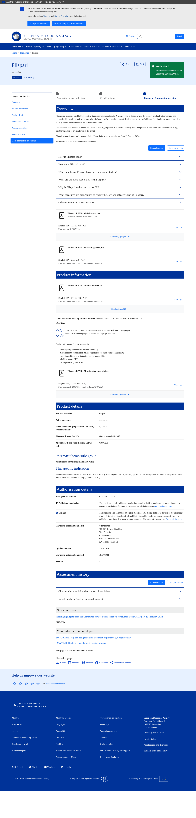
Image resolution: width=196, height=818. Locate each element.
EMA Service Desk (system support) (115, 750)
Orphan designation (174, 519)
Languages (60, 724)
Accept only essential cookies (69, 23)
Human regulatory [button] (33, 46)
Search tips (104, 724)
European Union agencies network (84, 779)
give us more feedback (55, 684)
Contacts (103, 737)
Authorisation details (20, 121)
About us (15, 718)
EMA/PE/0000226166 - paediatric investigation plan (81, 643)
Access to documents (108, 731)
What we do (17, 724)
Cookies (46, 16)
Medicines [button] (16, 46)
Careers (15, 731)
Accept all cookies (38, 23)
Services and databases (109, 757)
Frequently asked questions (111, 718)
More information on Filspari (24, 141)
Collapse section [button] (176, 148)
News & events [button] (90, 46)
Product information (20, 109)
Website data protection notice (68, 750)
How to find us (150, 739)
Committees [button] (74, 46)
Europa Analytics (61, 16)
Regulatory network (20, 744)
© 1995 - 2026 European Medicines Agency (30, 779)
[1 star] (14, 684)
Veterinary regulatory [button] (55, 46)
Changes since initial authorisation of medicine (84, 591)
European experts (19, 750)
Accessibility (61, 731)
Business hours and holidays (155, 751)
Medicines (24, 53)
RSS (142, 64)
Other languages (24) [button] (118, 309)
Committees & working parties (24, 737)
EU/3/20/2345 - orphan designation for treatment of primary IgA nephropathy (93, 637)
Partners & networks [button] (111, 46)
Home (14, 53)
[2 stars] (17, 684)
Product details (18, 115)
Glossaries (60, 737)
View (176, 227)
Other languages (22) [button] (118, 237)
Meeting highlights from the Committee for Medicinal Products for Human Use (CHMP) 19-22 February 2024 (109, 616)
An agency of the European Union (143, 779)
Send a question (106, 744)
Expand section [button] (156, 148)
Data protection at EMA (66, 757)
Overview (16, 102)
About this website (63, 718)
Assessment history (20, 128)
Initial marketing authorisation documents (81, 598)
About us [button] (128, 46)
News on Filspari (19, 134)
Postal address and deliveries (156, 745)
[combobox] (156, 36)
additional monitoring (163, 506)
